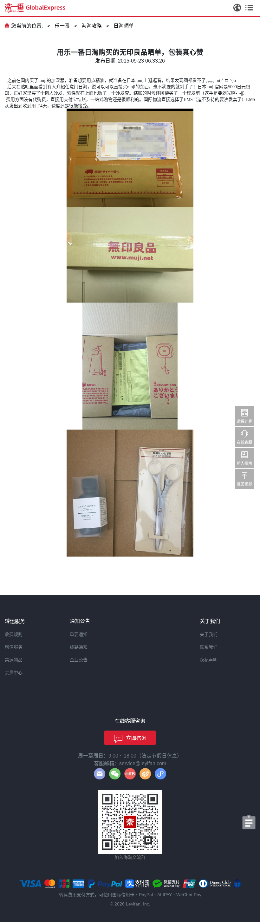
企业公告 (79, 659)
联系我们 (209, 647)
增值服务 (14, 647)
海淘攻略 (91, 26)
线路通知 (79, 647)
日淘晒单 (124, 26)
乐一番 (62, 26)
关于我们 (209, 634)
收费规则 (14, 634)
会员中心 (14, 672)
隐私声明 (209, 659)
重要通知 (79, 634)
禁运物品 (14, 659)
